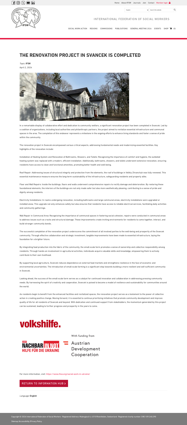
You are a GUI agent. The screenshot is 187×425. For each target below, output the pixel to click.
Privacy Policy (36, 421)
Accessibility (24, 421)
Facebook (13, 3)
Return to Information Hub (43, 383)
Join (144, 3)
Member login (162, 3)
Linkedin (33, 3)
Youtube (28, 3)
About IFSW (126, 3)
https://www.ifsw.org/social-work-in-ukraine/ (68, 374)
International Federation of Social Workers (27, 18)
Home (117, 3)
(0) (174, 28)
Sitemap (14, 421)
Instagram (18, 3)
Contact (151, 3)
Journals (137, 3)
